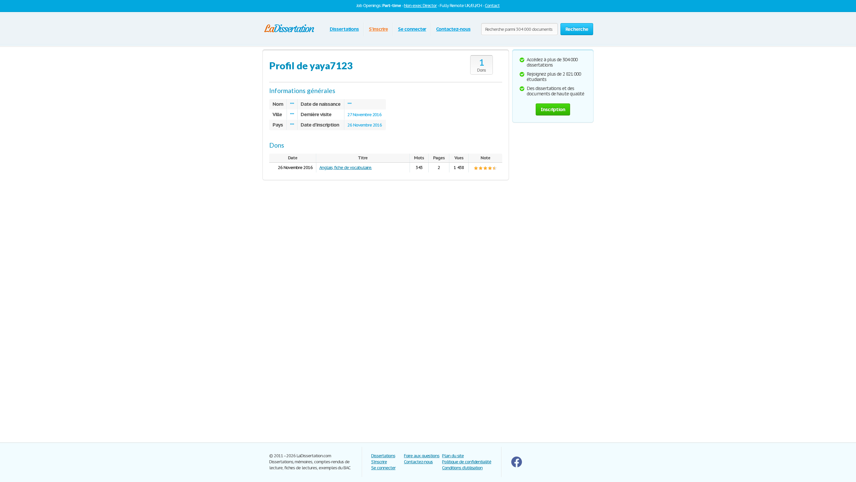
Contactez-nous (453, 29)
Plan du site (453, 456)
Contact (492, 5)
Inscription (553, 109)
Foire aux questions (421, 456)
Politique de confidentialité (466, 462)
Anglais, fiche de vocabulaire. (345, 167)
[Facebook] (516, 466)
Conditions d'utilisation (462, 468)
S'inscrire (378, 29)
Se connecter (412, 29)
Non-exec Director (420, 5)
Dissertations (344, 29)
